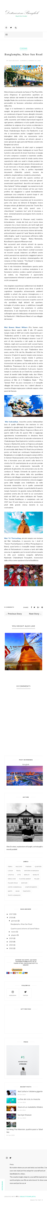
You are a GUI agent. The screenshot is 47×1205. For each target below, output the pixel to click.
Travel (18, 871)
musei (18, 891)
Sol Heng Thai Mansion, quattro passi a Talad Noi (25, 1130)
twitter (25, 995)
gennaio (14, 921)
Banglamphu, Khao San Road (21, 924)
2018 (11, 917)
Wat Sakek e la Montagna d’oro (19, 666)
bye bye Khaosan (25, 1115)
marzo (13, 932)
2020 (11, 942)
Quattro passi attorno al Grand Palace (25, 928)
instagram (12, 995)
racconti (19, 866)
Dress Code (12, 879)
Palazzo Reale (13, 883)
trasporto (26, 891)
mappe (10, 891)
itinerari (23, 48)
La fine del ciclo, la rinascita (29, 1099)
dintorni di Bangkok (31, 871)
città (19, 875)
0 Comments (9, 607)
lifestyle (11, 875)
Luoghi (10, 871)
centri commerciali (15, 887)
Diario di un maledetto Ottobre (30, 1107)
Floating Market (25, 879)
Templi (10, 866)
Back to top (35, 1200)
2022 (11, 948)
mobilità (36, 875)
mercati (27, 875)
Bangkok (25, 764)
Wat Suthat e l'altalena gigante (30, 1091)
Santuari (24, 883)
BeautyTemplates (28, 1196)
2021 (11, 945)
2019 (11, 938)
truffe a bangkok (14, 895)
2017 (11, 914)
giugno (13, 935)
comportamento (31, 887)
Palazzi (36, 879)
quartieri (38, 866)
